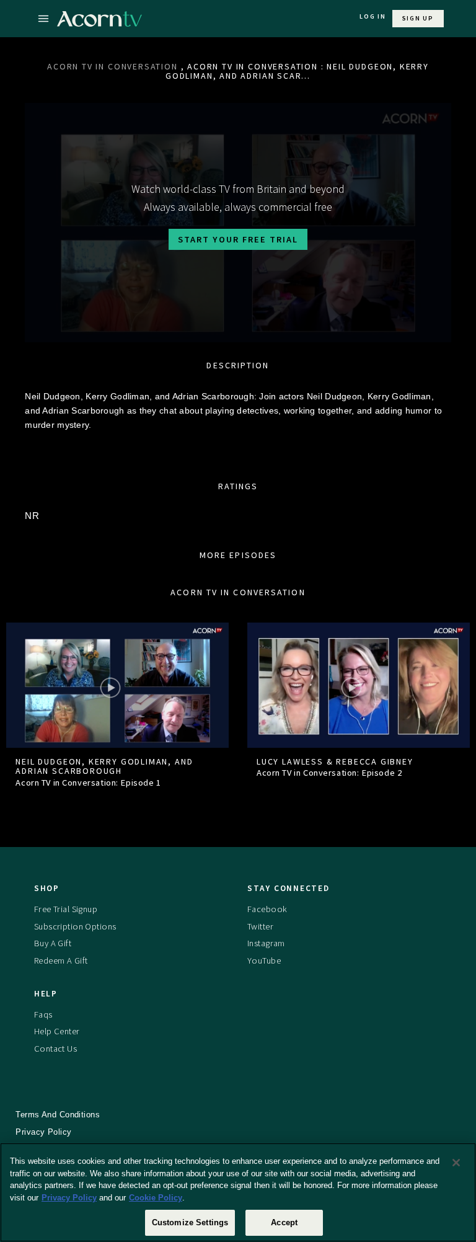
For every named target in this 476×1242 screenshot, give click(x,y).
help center (57, 1031)
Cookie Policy (155, 1197)
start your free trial (238, 239)
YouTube (264, 960)
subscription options (75, 926)
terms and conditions (57, 1114)
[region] (238, 1192)
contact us (55, 1048)
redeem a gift (61, 960)
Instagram (266, 943)
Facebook (267, 909)
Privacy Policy (69, 1197)
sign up (418, 18)
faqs (43, 1014)
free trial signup (65, 909)
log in (372, 16)
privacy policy (43, 1132)
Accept (284, 1222)
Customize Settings (190, 1222)
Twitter (260, 926)
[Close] (456, 1162)
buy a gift (52, 943)
